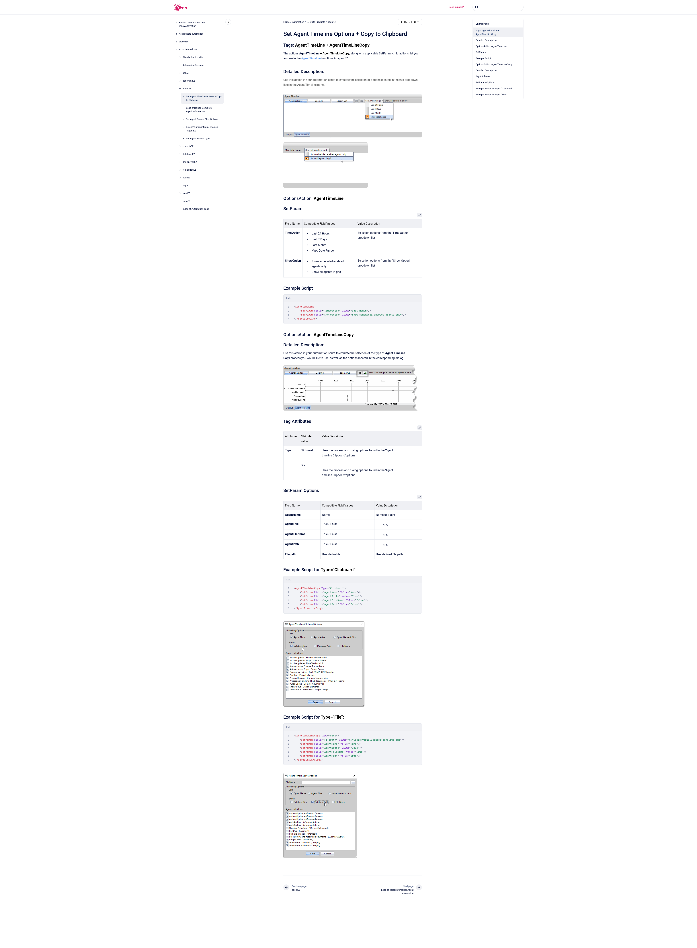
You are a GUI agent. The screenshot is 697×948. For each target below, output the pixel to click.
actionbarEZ (189, 80)
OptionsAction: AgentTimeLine (491, 46)
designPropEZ (190, 162)
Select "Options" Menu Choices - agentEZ (202, 129)
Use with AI (410, 22)
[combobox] (498, 7)
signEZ (186, 185)
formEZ (186, 201)
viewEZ (186, 193)
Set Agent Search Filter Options (202, 119)
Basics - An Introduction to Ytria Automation (192, 24)
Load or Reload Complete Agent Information (199, 110)
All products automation (191, 33)
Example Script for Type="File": (491, 94)
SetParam (481, 52)
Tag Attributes (483, 76)
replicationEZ (189, 169)
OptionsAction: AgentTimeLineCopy (494, 64)
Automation (298, 22)
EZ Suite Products (188, 49)
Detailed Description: (486, 40)
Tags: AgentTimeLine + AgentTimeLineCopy (487, 32)
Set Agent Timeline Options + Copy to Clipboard (204, 98)
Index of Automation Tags (196, 209)
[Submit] (477, 7)
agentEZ (187, 88)
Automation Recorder (193, 65)
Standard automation (193, 57)
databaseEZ (189, 154)
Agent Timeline (311, 58)
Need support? (456, 7)
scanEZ (186, 177)
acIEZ (186, 73)
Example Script (483, 58)
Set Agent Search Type (198, 138)
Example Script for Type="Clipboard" (494, 88)
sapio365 (183, 41)
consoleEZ (188, 146)
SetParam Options (485, 82)
